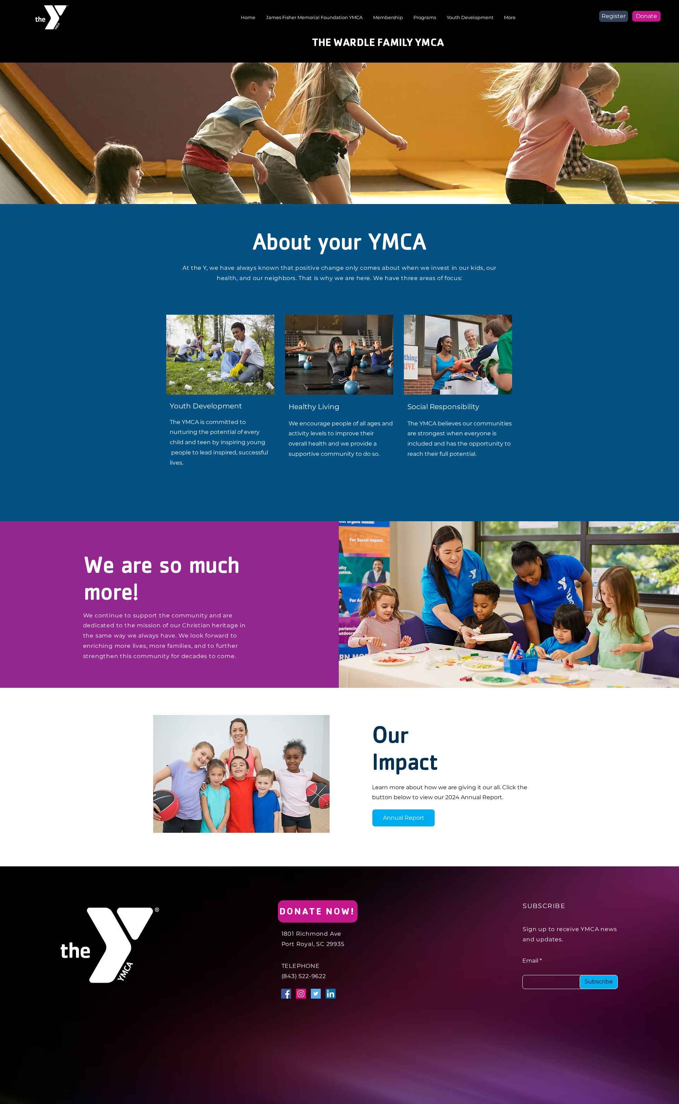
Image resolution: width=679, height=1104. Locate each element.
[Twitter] (316, 994)
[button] (424, 17)
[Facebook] (286, 994)
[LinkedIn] (331, 994)
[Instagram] (301, 994)
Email (530, 961)
